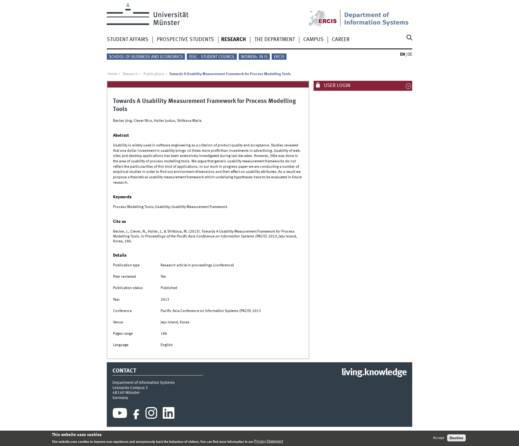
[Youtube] (119, 414)
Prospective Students (185, 39)
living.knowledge (374, 373)
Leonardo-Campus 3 (130, 388)
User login (336, 85)
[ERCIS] (326, 14)
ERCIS (279, 57)
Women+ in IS (254, 57)
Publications (154, 74)
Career (341, 39)
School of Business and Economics (146, 57)
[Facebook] (136, 414)
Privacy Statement (268, 441)
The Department (274, 39)
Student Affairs (127, 39)
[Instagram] (151, 414)
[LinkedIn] (168, 414)
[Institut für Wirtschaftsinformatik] (378, 14)
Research (233, 39)
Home (112, 74)
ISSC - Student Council (212, 57)
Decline (456, 438)
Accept (438, 438)
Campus (313, 39)
